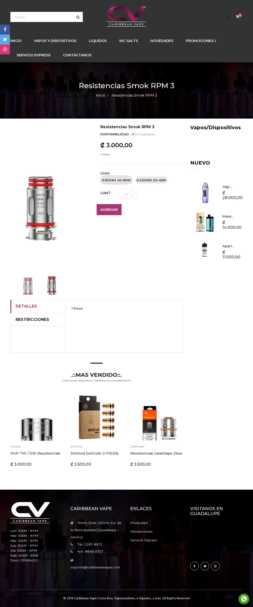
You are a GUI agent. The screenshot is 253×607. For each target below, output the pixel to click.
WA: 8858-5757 (90, 551)
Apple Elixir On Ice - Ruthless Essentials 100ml (228, 246)
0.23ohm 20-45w (151, 180)
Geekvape (137, 446)
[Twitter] (5, 39)
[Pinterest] (5, 49)
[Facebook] (5, 30)
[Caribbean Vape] (36, 512)
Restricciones (32, 319)
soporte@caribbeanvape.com (95, 567)
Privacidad (139, 523)
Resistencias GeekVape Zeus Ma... (160, 453)
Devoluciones (141, 531)
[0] (237, 17)
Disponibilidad (114, 134)
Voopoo (15, 446)
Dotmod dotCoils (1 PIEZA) (94, 453)
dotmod (76, 446)
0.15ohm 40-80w (116, 180)
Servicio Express (143, 540)
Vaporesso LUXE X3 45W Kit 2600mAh (228, 186)
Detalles (26, 306)
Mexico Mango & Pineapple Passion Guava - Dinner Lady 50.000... (228, 216)
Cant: (105, 193)
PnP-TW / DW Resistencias (35, 453)
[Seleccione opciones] (24, 416)
